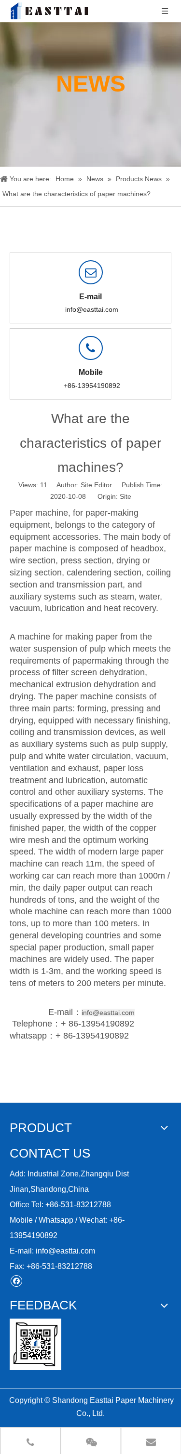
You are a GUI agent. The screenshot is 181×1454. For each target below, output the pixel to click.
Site (125, 496)
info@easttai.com (91, 309)
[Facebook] (16, 1281)
